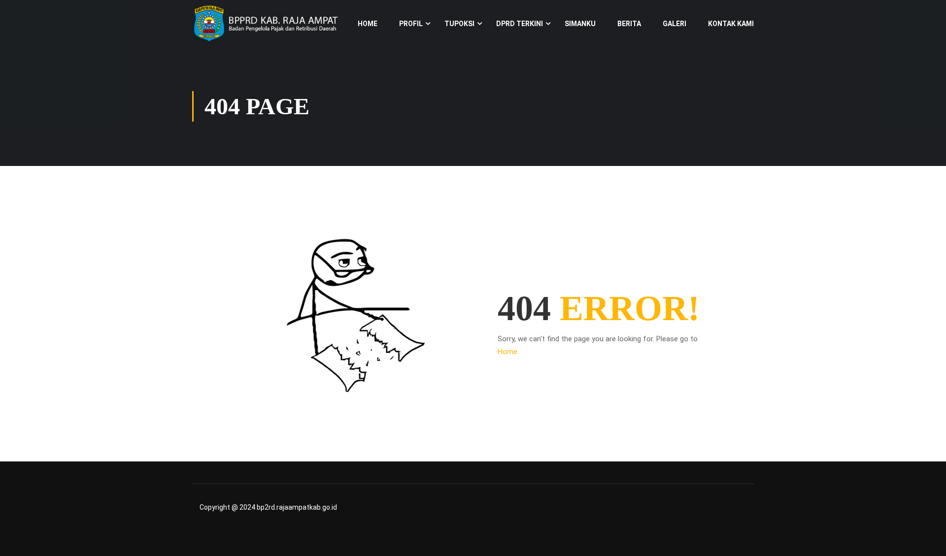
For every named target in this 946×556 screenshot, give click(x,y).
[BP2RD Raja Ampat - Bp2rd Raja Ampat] (266, 23)
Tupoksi (459, 24)
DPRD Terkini (519, 24)
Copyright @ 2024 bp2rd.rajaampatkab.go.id (268, 507)
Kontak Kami (731, 24)
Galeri (674, 24)
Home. (508, 351)
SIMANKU (580, 24)
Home (367, 24)
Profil (411, 24)
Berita (629, 24)
